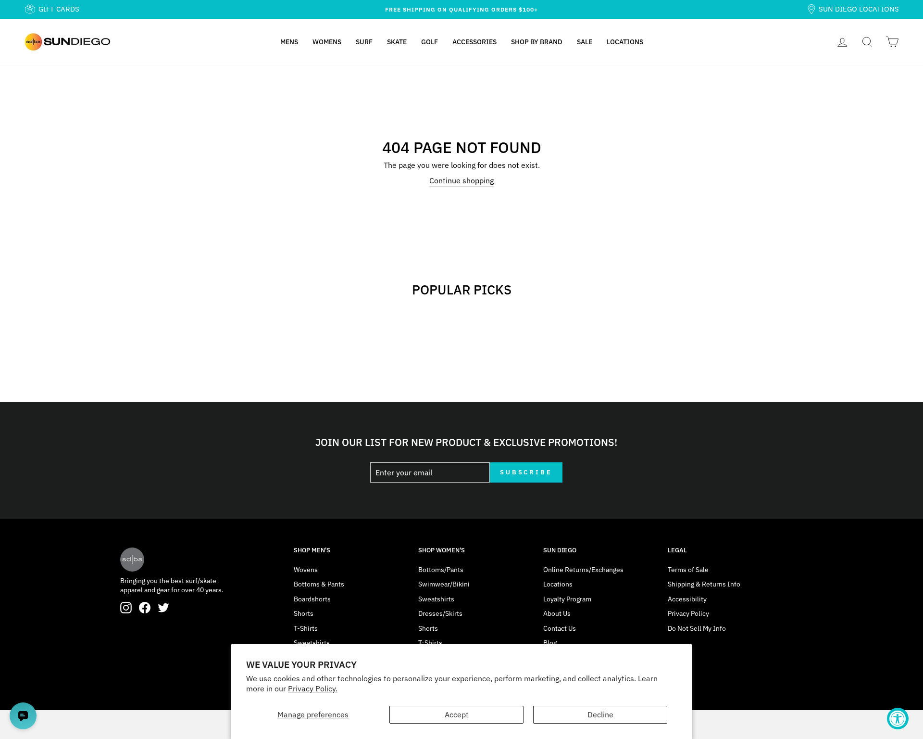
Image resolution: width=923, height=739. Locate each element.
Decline (600, 714)
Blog (550, 642)
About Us (557, 613)
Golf (429, 42)
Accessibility (687, 599)
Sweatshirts (312, 642)
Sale (584, 42)
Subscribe (526, 472)
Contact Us (559, 628)
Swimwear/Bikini (444, 584)
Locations (625, 42)
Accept (457, 714)
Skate (397, 42)
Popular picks (461, 289)
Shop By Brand (536, 42)
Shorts (303, 613)
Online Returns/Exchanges (583, 569)
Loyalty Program (567, 599)
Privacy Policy (688, 613)
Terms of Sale (688, 569)
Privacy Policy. (312, 688)
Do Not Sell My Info (697, 628)
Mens (289, 42)
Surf (364, 42)
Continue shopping (461, 180)
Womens (326, 42)
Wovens (306, 569)
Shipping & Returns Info (704, 584)
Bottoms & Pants (319, 584)
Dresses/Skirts (440, 613)
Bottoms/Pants (440, 569)
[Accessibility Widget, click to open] (898, 718)
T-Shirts (306, 628)
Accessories (474, 42)
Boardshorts (312, 599)
